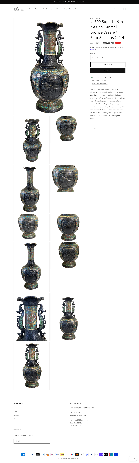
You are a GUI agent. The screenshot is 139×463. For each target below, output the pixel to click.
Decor (15, 411)
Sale (15, 419)
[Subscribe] (48, 441)
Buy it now (108, 71)
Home (15, 408)
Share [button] (94, 128)
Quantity (92, 53)
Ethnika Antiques (66, 458)
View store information (99, 83)
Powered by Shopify (75, 458)
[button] (38, 9)
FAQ (15, 422)
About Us (17, 426)
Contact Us (17, 429)
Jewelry (16, 415)
